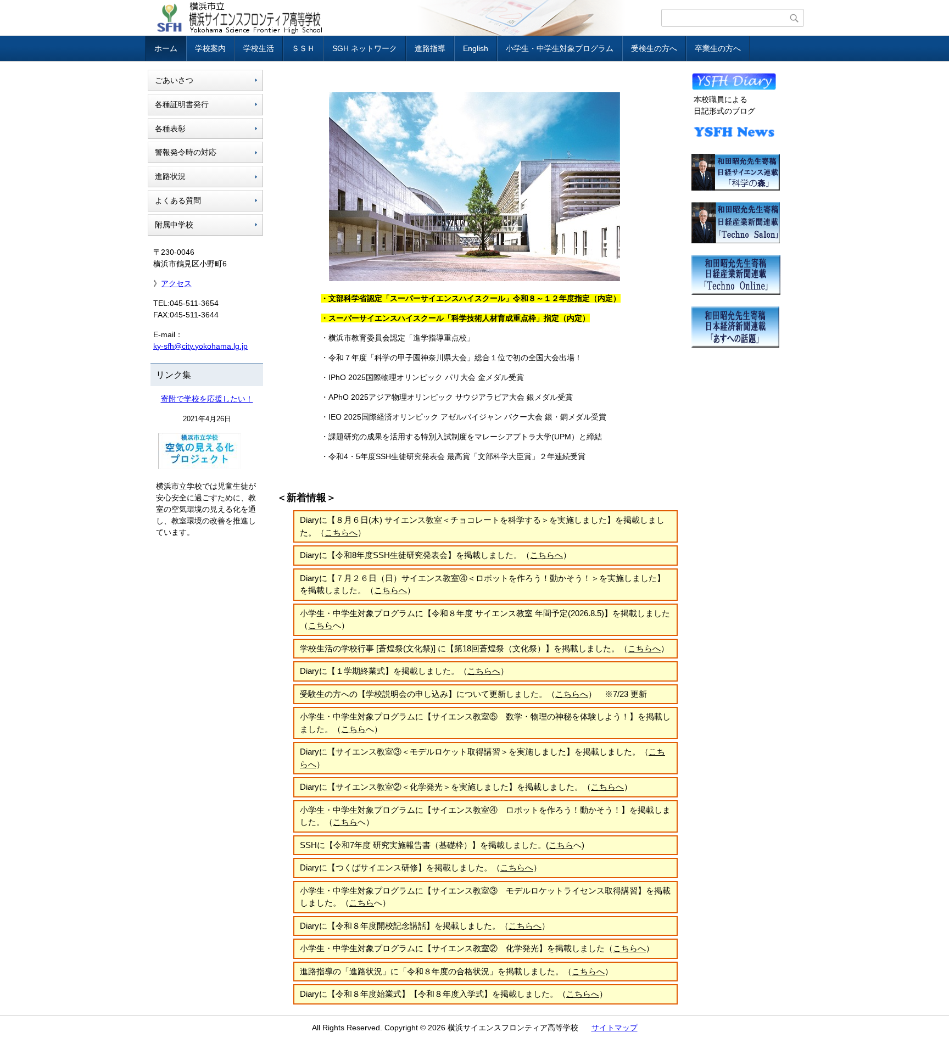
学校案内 (210, 48)
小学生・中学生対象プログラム (559, 48)
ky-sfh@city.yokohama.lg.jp (200, 346)
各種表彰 (170, 128)
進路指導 (430, 48)
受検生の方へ (654, 48)
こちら (320, 625)
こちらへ (341, 532)
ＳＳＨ (303, 48)
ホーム (165, 48)
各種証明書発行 (182, 104)
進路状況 (170, 176)
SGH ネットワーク (364, 48)
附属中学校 (174, 224)
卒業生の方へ (718, 48)
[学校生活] (734, 87)
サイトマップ (614, 1027)
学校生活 (258, 48)
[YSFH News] (734, 139)
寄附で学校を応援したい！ (207, 398)
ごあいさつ (174, 80)
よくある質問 (178, 200)
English (475, 48)
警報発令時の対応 (185, 152)
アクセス (176, 283)
